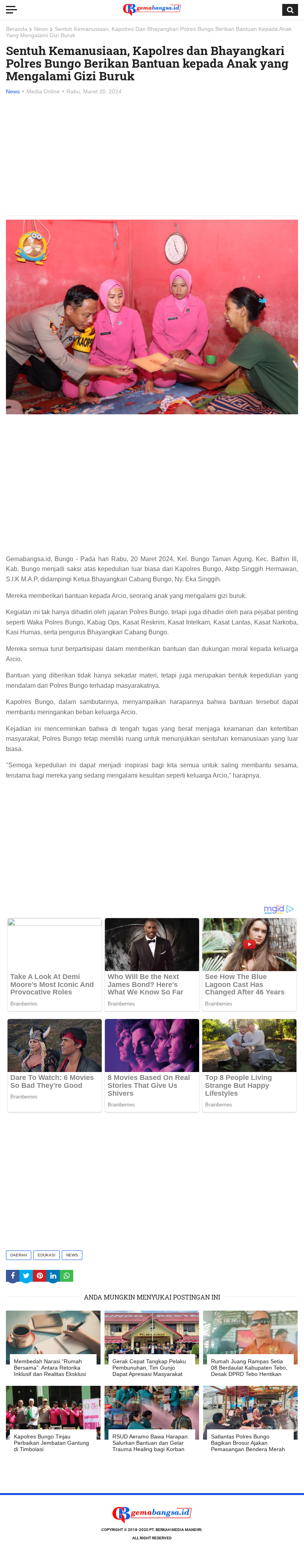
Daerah (18, 1255)
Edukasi (46, 1255)
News (41, 29)
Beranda (16, 29)
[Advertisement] (152, 156)
